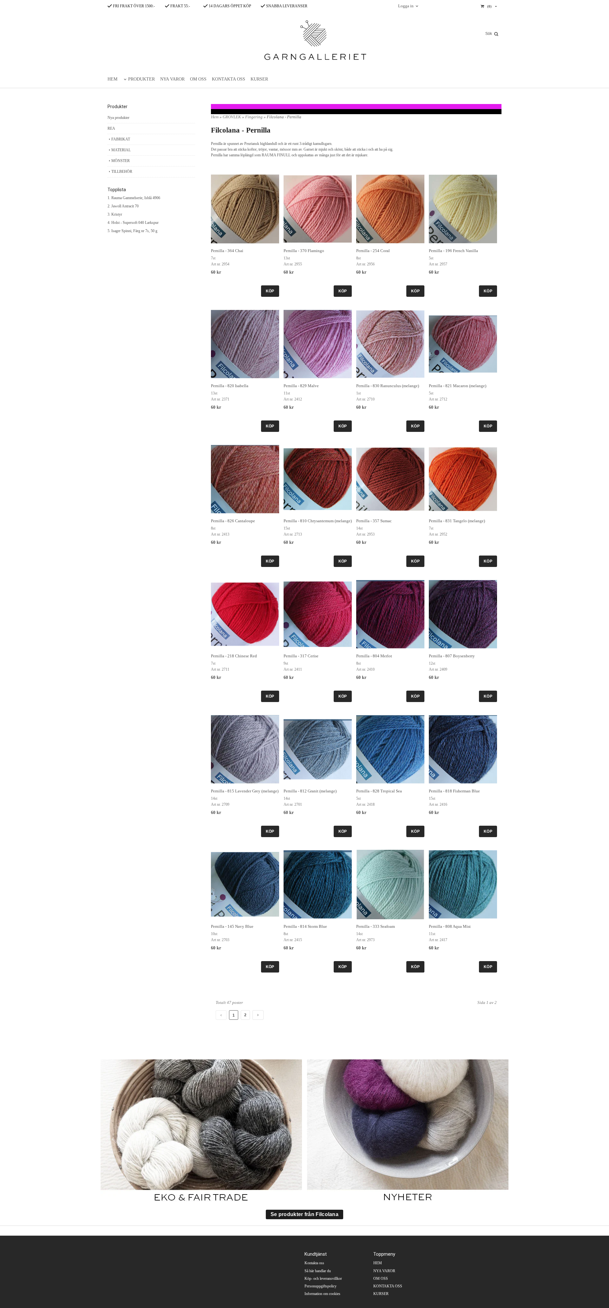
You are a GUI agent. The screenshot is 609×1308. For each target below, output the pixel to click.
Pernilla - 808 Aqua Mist (450, 926)
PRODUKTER (141, 79)
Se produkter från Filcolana (304, 1214)
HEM (112, 79)
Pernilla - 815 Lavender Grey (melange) (244, 791)
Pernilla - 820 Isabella (229, 385)
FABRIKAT (120, 139)
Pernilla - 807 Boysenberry (452, 656)
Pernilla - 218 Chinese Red (234, 656)
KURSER (259, 79)
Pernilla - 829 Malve (301, 385)
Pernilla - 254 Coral (373, 250)
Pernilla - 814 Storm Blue (305, 926)
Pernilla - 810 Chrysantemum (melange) (318, 520)
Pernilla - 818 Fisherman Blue (454, 791)
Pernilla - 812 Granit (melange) (310, 791)
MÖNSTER (120, 161)
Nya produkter (118, 117)
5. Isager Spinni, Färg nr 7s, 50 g (132, 231)
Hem (215, 116)
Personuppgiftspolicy (320, 1286)
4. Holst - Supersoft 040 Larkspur (133, 222)
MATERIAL (121, 150)
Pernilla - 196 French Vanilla (453, 250)
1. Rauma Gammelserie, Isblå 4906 (134, 198)
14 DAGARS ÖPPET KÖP (229, 6)
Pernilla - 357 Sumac (374, 520)
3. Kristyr (115, 214)
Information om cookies (322, 1294)
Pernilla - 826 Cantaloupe (233, 520)
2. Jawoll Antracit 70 (123, 206)
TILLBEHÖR (121, 171)
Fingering (254, 116)
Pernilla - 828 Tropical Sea (379, 791)
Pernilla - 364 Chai (227, 250)
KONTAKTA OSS (228, 79)
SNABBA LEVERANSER (286, 6)
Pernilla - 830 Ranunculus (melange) (387, 385)
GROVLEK (232, 116)
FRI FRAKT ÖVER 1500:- (133, 6)
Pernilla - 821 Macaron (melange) (457, 385)
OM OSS (198, 79)
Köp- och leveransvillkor (323, 1278)
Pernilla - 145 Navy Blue (232, 926)
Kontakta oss (314, 1263)
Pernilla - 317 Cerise (301, 656)
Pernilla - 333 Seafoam (375, 926)
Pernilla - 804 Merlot (374, 656)
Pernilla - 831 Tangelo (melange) (457, 520)
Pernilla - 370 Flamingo (304, 250)
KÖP (270, 291)
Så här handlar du (317, 1271)
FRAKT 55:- (179, 6)
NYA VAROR (172, 79)
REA (111, 128)
